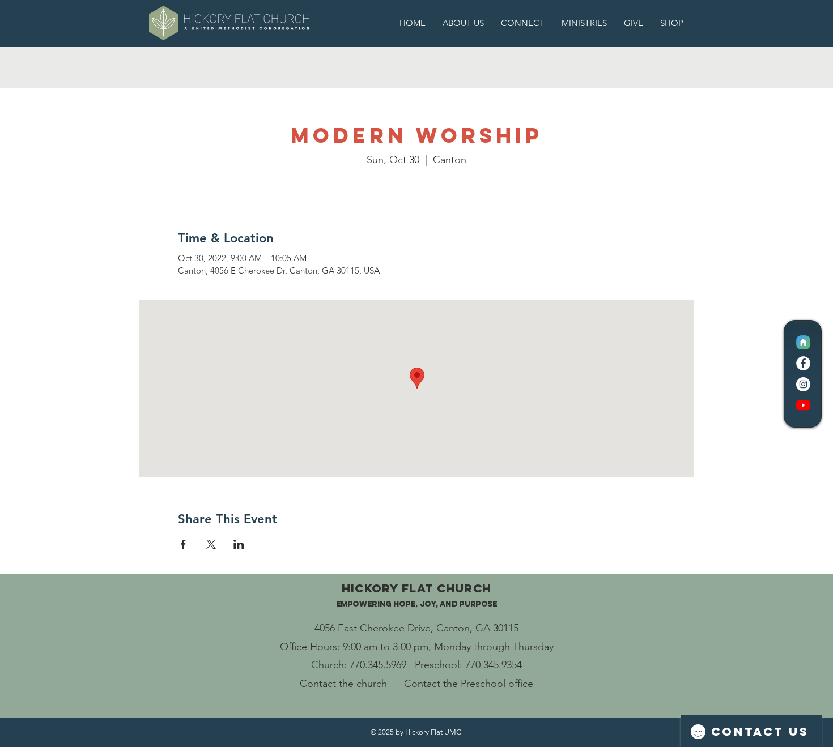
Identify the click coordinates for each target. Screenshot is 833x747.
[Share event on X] (211, 544)
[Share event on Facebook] (183, 544)
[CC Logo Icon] (803, 342)
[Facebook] (803, 363)
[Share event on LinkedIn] (238, 544)
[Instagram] (803, 384)
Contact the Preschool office (468, 683)
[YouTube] (803, 405)
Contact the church (343, 683)
